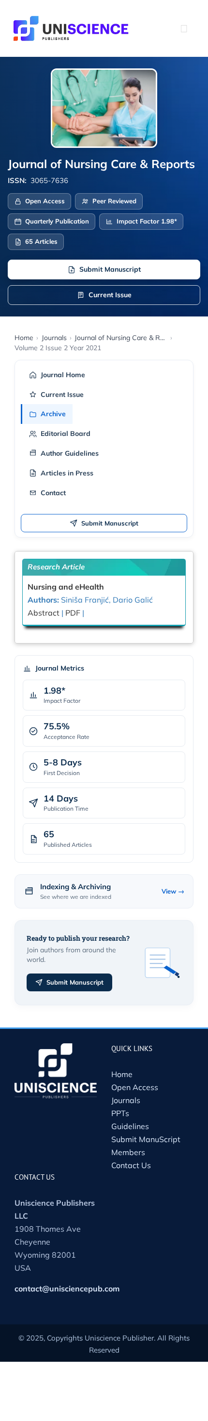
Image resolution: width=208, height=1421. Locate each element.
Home (122, 1074)
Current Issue (110, 294)
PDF (73, 613)
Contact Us (131, 1165)
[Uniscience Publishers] (71, 22)
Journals (125, 1100)
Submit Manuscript (110, 269)
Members (128, 1152)
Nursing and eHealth (66, 587)
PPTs (120, 1113)
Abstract (43, 613)
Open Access (134, 1087)
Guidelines (130, 1126)
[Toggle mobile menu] (183, 28)
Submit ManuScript (145, 1139)
